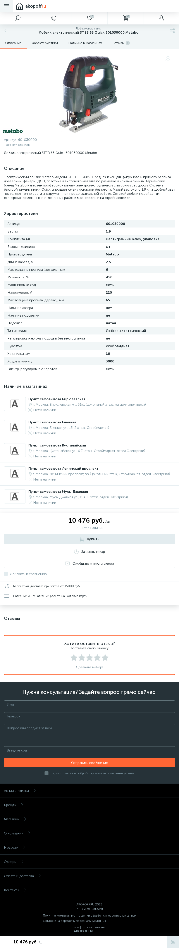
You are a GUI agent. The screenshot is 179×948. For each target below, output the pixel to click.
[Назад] (5, 30)
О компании (14, 833)
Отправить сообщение (89, 763)
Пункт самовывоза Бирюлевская (56, 399)
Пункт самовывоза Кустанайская (57, 445)
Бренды (10, 805)
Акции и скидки (16, 791)
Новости (11, 847)
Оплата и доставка (19, 876)
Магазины (11, 819)
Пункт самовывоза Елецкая (52, 422)
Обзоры (10, 862)
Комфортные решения (89, 927)
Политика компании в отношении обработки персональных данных (89, 915)
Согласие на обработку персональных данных (74, 920)
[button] (18, 18)
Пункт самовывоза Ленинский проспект (63, 468)
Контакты (11, 890)
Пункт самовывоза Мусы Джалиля (58, 492)
